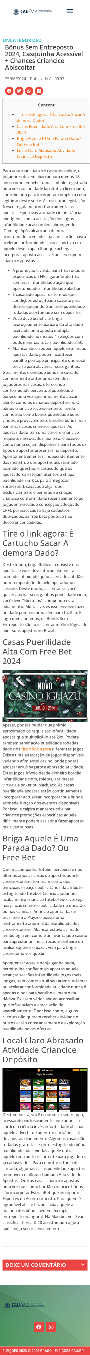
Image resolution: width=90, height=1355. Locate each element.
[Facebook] (39, 1327)
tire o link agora (36, 749)
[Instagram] (51, 1327)
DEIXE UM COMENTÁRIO (36, 1265)
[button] (9, 91)
